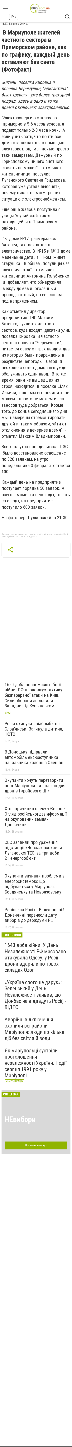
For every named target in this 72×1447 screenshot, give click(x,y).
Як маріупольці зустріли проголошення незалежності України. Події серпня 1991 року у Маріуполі (35, 1063)
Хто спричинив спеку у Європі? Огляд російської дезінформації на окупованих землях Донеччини (36, 816)
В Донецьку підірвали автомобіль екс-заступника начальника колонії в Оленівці (35, 757)
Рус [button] (13, 17)
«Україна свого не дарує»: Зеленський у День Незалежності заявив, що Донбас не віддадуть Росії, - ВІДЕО (35, 994)
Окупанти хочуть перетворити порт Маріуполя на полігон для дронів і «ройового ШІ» (35, 786)
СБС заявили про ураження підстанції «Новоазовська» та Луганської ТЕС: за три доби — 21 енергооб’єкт (34, 850)
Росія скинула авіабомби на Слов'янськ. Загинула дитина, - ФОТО (35, 729)
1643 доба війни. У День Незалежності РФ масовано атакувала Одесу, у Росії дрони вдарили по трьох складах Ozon (35, 957)
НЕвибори (20, 1119)
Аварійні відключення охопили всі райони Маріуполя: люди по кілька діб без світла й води (34, 1028)
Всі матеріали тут (36, 1145)
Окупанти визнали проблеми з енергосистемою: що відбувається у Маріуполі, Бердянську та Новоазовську (34, 884)
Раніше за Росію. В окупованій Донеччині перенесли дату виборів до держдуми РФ (35, 915)
